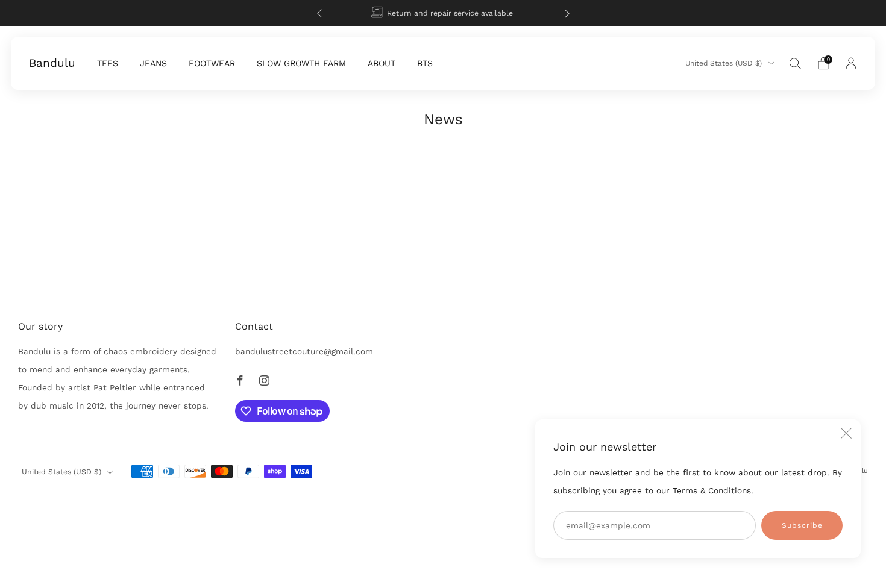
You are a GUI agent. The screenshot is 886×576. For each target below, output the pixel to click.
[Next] (567, 13)
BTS (425, 63)
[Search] (796, 63)
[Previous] (319, 13)
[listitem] (443, 13)
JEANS (153, 63)
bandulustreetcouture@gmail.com (304, 351)
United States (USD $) (724, 63)
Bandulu (52, 63)
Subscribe (802, 525)
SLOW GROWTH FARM (301, 63)
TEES (107, 63)
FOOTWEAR (212, 63)
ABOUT (381, 63)
